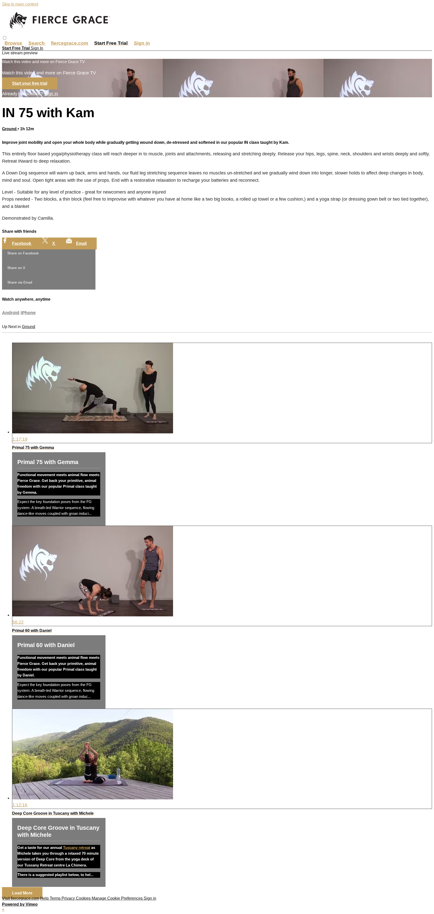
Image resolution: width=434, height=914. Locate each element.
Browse (14, 43)
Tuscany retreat (76, 848)
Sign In (37, 48)
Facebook (22, 243)
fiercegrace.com (69, 43)
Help (45, 898)
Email (81, 243)
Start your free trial (29, 83)
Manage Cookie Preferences (118, 898)
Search (37, 43)
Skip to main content (20, 4)
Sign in (142, 43)
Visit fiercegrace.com (20, 898)
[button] (4, 37)
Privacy (69, 898)
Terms (56, 898)
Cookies (84, 898)
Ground (10, 129)
